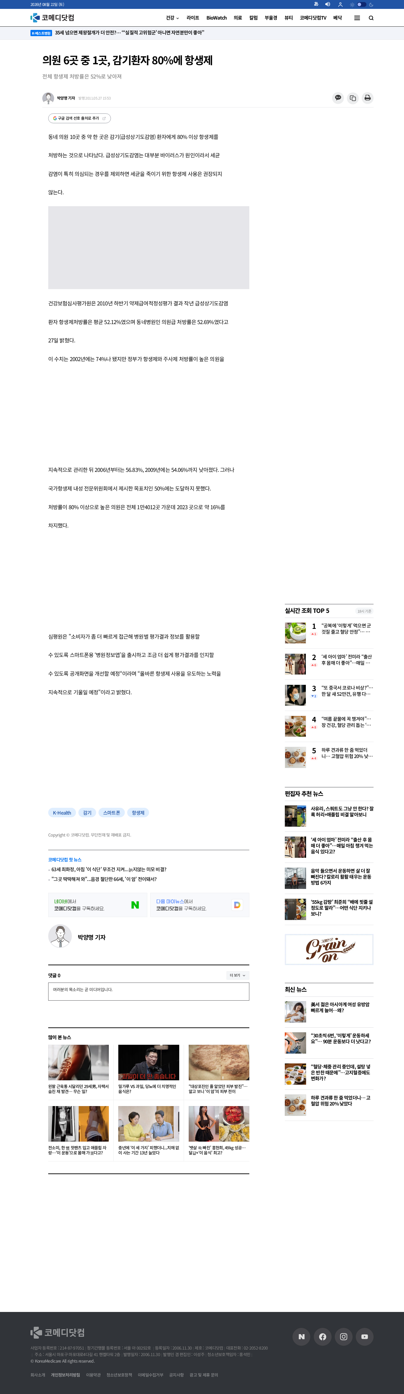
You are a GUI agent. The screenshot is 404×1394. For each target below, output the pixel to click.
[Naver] (301, 1337)
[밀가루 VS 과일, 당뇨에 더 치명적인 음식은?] (148, 1062)
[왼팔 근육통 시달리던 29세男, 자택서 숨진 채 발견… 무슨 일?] (78, 1062)
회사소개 (37, 1375)
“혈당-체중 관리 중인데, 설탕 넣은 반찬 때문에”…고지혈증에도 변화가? (340, 1072)
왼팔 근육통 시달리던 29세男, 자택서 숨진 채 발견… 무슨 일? (78, 1089)
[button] (318, 4)
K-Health (62, 812)
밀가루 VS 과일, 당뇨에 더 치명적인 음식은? (147, 1089)
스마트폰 (111, 812)
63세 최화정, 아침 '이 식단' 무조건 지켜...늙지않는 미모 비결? (108, 869)
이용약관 (93, 1375)
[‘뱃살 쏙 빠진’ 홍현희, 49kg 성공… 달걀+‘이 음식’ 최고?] (219, 1124)
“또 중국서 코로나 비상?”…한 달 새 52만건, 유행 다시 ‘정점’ (347, 691)
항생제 (138, 812)
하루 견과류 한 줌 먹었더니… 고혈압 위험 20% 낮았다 (346, 753)
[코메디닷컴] (323, 1337)
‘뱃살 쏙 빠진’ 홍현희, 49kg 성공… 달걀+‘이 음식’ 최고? (217, 1150)
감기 (87, 812)
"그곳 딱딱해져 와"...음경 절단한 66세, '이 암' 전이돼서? (103, 879)
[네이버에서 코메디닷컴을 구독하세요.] (97, 905)
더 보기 (235, 975)
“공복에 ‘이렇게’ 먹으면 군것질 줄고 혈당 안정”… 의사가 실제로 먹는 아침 (346, 628)
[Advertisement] (148, 414)
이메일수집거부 (150, 1375)
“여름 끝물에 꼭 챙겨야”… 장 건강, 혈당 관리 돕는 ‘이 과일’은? (346, 722)
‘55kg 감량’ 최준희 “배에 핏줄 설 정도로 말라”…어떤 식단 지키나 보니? (342, 907)
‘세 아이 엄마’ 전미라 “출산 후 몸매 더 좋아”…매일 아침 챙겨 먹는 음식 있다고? (346, 659)
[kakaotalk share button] (338, 98)
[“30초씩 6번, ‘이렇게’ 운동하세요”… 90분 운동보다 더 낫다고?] (295, 1043)
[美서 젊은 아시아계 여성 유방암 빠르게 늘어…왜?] (295, 1012)
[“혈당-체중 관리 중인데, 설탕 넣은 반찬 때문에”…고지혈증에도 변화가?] (295, 1074)
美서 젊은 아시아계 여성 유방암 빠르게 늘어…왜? (340, 1007)
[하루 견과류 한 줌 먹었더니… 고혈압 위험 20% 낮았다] (295, 1105)
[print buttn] (367, 98)
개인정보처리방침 (65, 1375)
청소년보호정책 (119, 1375)
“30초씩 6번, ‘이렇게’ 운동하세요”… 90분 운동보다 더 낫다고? (341, 1038)
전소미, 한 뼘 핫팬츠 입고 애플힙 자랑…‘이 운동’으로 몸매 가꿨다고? (77, 1150)
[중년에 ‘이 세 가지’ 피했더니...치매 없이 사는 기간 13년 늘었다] (148, 1124)
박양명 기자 (91, 937)
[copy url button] (353, 98)
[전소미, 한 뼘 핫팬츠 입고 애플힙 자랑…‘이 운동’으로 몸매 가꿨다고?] (78, 1124)
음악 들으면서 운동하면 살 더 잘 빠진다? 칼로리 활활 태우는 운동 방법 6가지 (341, 876)
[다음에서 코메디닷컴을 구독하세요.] (199, 905)
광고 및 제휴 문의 (204, 1375)
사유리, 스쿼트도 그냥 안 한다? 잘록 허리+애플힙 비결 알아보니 (342, 811)
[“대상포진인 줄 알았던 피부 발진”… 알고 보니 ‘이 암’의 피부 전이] (219, 1062)
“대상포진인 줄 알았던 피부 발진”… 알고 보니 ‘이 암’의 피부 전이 (218, 1089)
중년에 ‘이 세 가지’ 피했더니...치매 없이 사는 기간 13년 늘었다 (148, 1150)
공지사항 (176, 1375)
